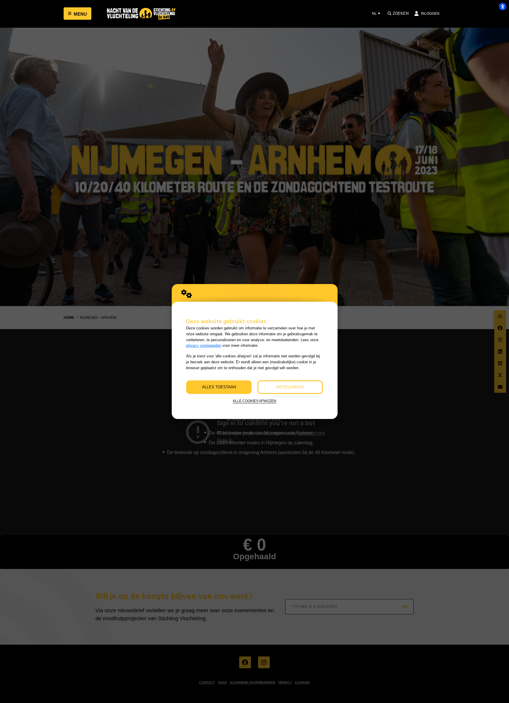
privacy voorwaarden (203, 345)
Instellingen (290, 387)
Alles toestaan (219, 387)
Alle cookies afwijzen (254, 401)
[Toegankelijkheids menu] (502, 6)
